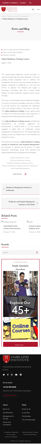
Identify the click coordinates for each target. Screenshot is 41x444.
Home (3, 16)
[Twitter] (4, 374)
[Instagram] (12, 374)
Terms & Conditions (11, 437)
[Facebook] (8, 374)
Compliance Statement (11, 432)
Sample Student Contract (30, 432)
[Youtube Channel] (16, 374)
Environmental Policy (30, 434)
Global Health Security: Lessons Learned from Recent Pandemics (12, 228)
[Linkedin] (21, 374)
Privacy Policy (11, 434)
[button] (20, 344)
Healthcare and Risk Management (18, 16)
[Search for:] (20, 252)
